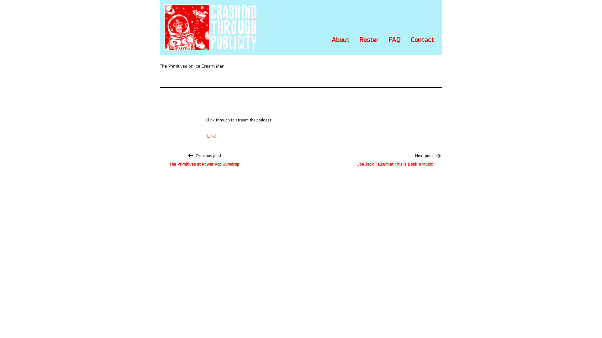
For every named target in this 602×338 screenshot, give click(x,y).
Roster (369, 40)
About (341, 40)
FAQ (395, 40)
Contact (422, 40)
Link (211, 136)
